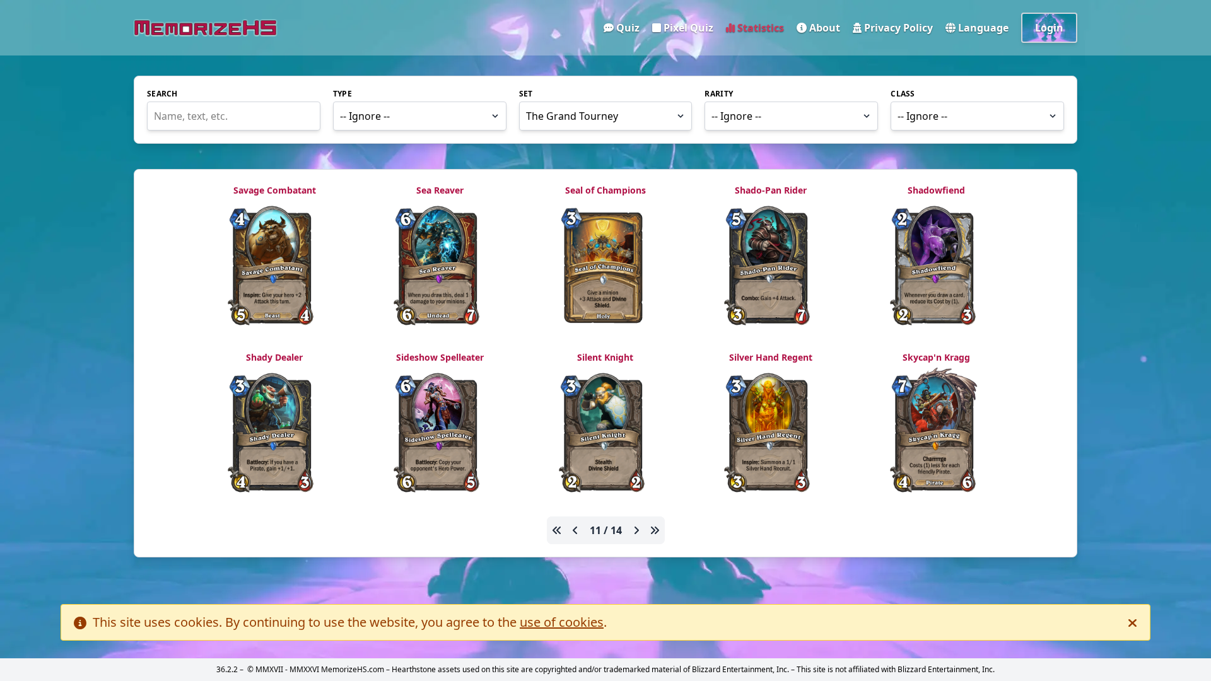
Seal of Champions (605, 190)
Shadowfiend (936, 190)
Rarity (719, 94)
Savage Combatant (274, 190)
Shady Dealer (274, 357)
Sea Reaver (440, 190)
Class (903, 94)
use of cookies (562, 622)
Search (162, 94)
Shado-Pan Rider (771, 190)
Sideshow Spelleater (440, 357)
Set (526, 94)
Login (1049, 28)
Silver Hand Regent (770, 357)
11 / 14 (606, 530)
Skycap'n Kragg (936, 357)
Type (342, 94)
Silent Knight (605, 357)
